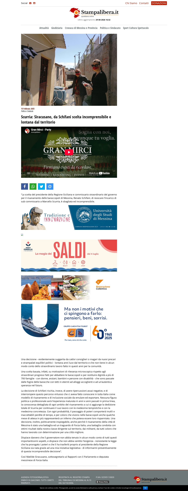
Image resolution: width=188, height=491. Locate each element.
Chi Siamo (131, 3)
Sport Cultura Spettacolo (136, 28)
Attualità (44, 28)
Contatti (144, 3)
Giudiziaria (56, 28)
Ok (145, 488)
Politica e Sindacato (110, 28)
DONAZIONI (159, 3)
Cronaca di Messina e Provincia (81, 28)
